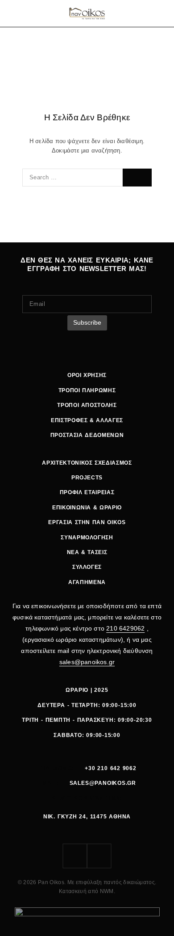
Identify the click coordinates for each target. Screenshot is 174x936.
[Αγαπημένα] (150, 13)
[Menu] (14, 13)
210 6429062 (125, 628)
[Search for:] (72, 177)
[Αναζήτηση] (139, 13)
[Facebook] (75, 856)
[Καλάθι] (162, 13)
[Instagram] (99, 856)
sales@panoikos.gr (87, 661)
